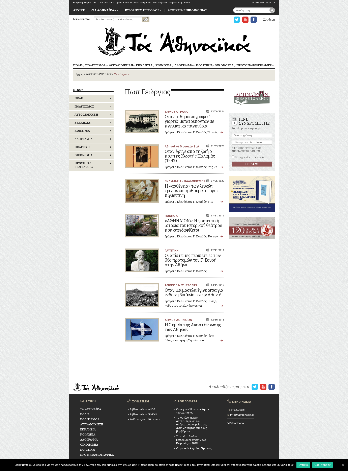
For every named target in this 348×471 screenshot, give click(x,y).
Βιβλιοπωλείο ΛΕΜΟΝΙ (143, 414)
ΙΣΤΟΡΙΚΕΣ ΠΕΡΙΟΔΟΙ (142, 10)
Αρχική (79, 74)
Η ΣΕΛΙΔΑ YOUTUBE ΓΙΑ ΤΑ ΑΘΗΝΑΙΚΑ (245, 20)
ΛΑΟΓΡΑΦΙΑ (183, 65)
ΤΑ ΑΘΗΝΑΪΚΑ (174, 41)
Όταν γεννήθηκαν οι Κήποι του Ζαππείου (192, 410)
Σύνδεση (269, 19)
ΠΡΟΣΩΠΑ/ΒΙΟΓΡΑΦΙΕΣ (254, 65)
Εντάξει (303, 464)
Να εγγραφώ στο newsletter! (250, 157)
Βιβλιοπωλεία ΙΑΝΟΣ (142, 409)
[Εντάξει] (343, 465)
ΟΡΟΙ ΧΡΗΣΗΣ (235, 422)
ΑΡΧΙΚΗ (79, 10)
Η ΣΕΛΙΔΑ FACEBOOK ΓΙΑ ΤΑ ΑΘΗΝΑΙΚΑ (254, 20)
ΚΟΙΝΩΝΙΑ (163, 65)
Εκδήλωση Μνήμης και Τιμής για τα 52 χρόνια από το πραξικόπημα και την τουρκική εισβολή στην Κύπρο (131, 3)
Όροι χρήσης (322, 464)
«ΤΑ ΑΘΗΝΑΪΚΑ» (103, 10)
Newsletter (81, 19)
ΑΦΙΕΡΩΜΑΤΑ (187, 401)
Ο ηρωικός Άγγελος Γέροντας (194, 448)
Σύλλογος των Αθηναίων (145, 419)
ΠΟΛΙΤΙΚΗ (204, 65)
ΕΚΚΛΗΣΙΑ (144, 65)
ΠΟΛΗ (77, 65)
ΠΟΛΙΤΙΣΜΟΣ (95, 65)
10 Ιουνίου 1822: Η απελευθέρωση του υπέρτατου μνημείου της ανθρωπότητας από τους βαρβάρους (191, 424)
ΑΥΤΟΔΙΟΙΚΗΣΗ (121, 65)
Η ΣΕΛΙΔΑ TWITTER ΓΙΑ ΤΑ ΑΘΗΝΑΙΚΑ (237, 20)
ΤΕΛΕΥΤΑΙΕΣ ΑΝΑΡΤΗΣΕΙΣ (98, 74)
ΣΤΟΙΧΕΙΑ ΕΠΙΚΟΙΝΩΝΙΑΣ (187, 10)
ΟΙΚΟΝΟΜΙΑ (224, 65)
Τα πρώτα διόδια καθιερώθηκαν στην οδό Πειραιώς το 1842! (191, 439)
